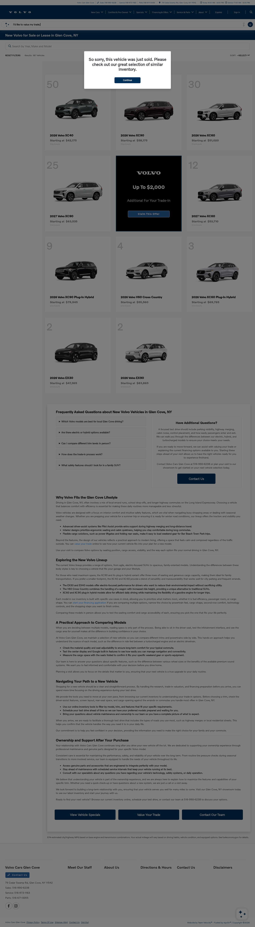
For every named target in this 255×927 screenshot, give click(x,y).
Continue (127, 80)
